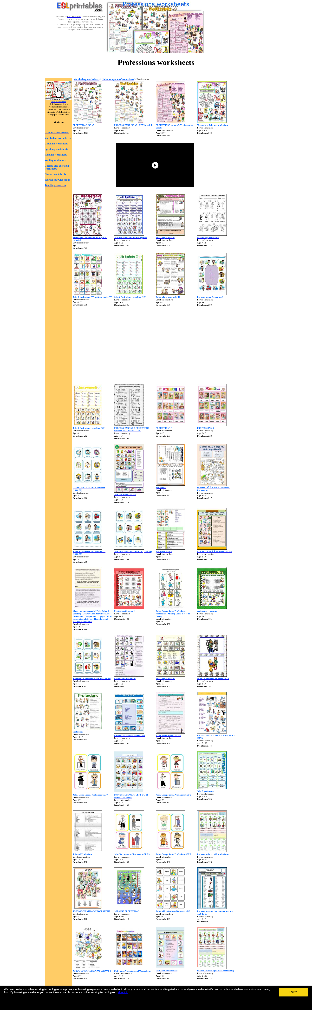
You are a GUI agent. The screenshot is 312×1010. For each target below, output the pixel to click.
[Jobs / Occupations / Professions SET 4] (87, 792)
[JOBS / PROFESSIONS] (129, 491)
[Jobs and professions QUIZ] (170, 294)
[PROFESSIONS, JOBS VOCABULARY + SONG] (212, 732)
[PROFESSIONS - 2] (212, 425)
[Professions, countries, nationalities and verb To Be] (212, 908)
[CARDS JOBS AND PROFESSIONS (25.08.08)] (87, 485)
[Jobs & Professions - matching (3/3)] (87, 425)
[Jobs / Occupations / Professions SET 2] (170, 851)
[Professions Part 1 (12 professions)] (212, 851)
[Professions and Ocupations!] (212, 294)
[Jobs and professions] (170, 234)
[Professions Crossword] (129, 608)
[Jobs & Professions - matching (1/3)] (129, 234)
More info (123, 992)
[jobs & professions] (170, 548)
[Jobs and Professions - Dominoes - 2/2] (170, 908)
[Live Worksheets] (59, 99)
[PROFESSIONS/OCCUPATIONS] (129, 732)
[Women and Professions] (170, 968)
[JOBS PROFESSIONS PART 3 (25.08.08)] (129, 548)
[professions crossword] (212, 608)
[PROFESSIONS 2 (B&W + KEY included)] (129, 122)
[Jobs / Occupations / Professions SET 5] (170, 792)
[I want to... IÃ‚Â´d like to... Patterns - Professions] (212, 485)
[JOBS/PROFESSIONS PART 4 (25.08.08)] (87, 675)
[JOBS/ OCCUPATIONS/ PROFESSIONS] (87, 908)
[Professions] (87, 729)
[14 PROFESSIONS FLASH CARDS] (212, 675)
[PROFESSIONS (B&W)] (87, 122)
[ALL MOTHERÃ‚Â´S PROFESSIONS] (212, 548)
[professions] (170, 484)
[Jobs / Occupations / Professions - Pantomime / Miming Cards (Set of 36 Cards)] (170, 608)
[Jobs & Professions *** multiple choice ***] (87, 294)
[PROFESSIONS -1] (170, 425)
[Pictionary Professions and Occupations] (129, 968)
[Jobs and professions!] (170, 675)
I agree (293, 992)
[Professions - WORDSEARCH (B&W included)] (87, 234)
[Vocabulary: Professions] (212, 234)
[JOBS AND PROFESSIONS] (170, 732)
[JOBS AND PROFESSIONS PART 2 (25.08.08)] (87, 548)
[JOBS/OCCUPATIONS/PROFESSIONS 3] (87, 968)
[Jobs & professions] (212, 788)
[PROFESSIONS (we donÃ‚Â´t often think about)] (170, 122)
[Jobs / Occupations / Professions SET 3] (129, 851)
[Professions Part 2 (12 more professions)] (212, 968)
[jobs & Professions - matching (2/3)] (129, 294)
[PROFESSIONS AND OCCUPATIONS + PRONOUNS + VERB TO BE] (129, 425)
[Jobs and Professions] (87, 851)
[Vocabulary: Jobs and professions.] (212, 122)
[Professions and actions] (129, 675)
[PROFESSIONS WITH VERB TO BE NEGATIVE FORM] (129, 792)
